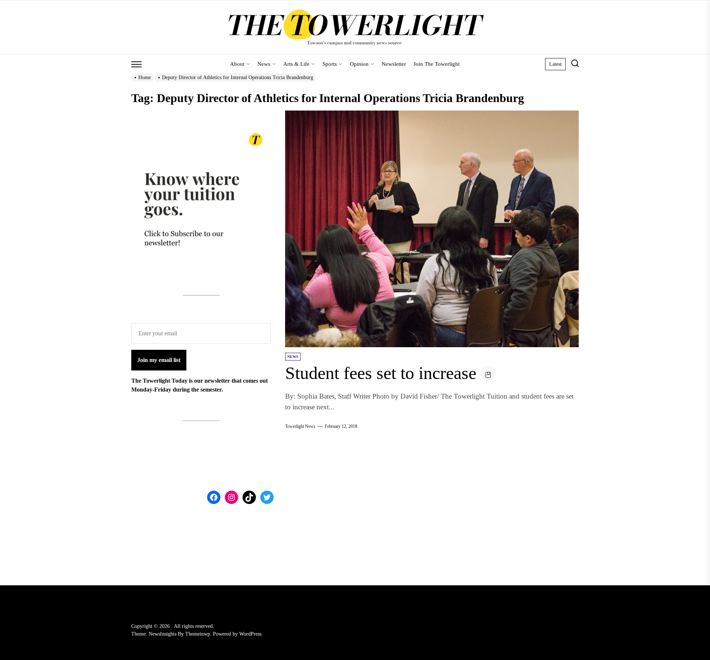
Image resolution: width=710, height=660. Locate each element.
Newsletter (394, 64)
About (237, 64)
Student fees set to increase (380, 373)
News (263, 64)
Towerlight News (300, 426)
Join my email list (158, 360)
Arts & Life (296, 64)
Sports (329, 64)
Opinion (359, 64)
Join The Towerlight (436, 64)
